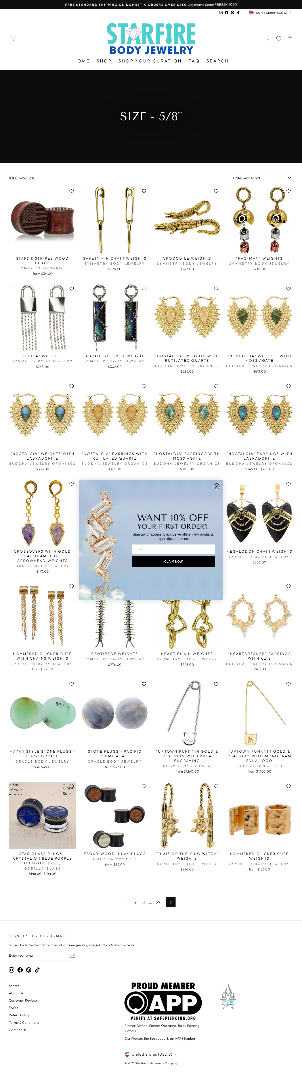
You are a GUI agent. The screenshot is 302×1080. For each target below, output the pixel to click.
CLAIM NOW (173, 561)
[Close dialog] (216, 486)
